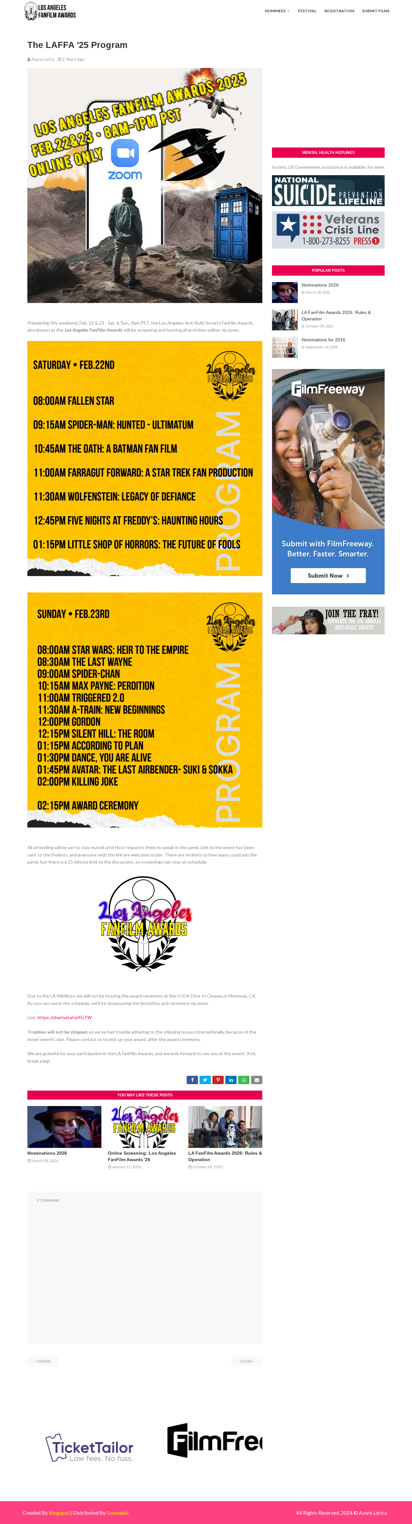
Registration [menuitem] (339, 10)
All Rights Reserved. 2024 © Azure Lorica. (342, 1513)
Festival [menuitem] (307, 10)
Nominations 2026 (47, 1153)
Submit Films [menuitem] (375, 10)
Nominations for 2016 (323, 339)
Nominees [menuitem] (275, 10)
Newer (44, 1361)
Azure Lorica (42, 59)
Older (245, 1361)
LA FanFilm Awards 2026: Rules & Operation (336, 315)
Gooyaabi (117, 1513)
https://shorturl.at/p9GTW (65, 1017)
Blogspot (59, 1513)
